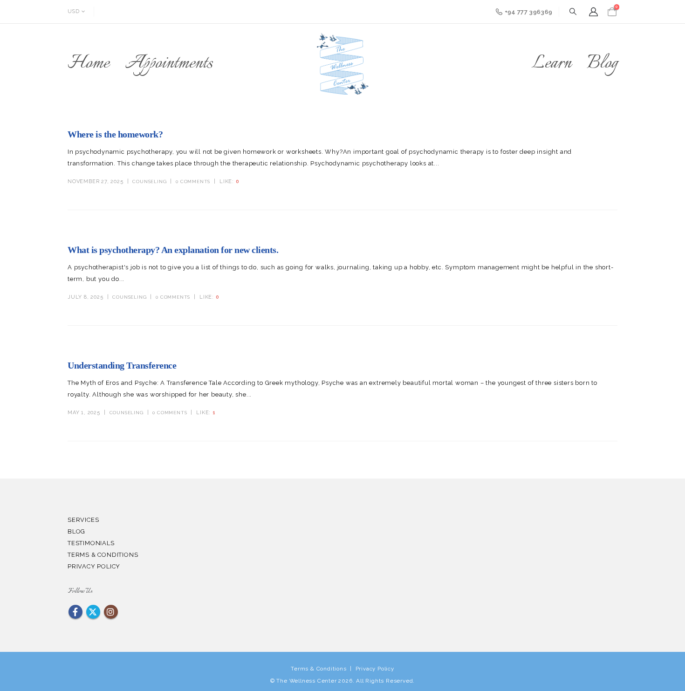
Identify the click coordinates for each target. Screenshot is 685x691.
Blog (602, 63)
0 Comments (193, 181)
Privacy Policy (375, 668)
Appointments (169, 63)
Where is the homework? (115, 134)
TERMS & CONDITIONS (103, 554)
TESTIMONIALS (91, 543)
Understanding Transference (122, 365)
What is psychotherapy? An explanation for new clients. (173, 250)
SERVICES (83, 519)
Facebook (75, 612)
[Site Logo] (343, 64)
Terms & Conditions (318, 668)
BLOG (76, 531)
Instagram (111, 612)
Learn (551, 63)
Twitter (93, 612)
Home (89, 63)
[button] (573, 12)
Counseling (149, 181)
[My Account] (593, 11)
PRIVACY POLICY (94, 566)
